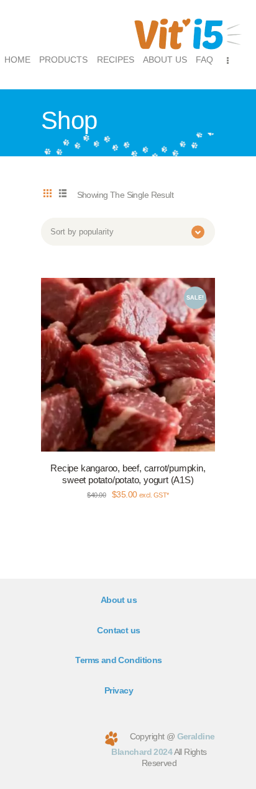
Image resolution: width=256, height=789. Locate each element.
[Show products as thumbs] (47, 194)
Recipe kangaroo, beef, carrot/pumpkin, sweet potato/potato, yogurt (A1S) (127, 474)
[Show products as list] (62, 194)
